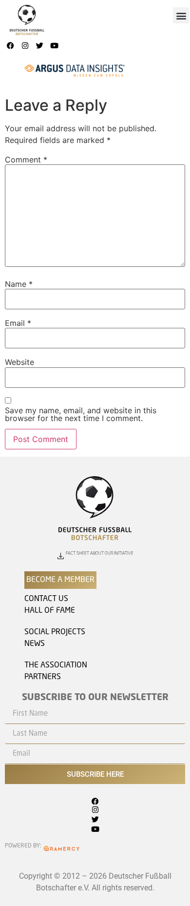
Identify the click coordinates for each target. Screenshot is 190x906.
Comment (26, 159)
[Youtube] (54, 45)
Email (18, 323)
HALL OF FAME (49, 611)
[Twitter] (39, 45)
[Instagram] (25, 45)
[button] (181, 15)
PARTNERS (42, 677)
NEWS (34, 644)
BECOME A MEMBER (60, 580)
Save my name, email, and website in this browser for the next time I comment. (80, 414)
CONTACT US (46, 599)
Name (19, 284)
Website (19, 362)
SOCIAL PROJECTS (54, 632)
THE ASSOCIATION (55, 665)
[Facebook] (10, 45)
